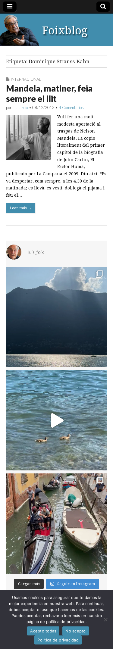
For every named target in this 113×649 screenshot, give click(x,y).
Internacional (26, 79)
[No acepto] (105, 619)
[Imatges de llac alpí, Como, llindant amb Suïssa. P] (56, 317)
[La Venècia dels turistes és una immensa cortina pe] (56, 523)
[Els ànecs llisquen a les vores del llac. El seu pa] (56, 420)
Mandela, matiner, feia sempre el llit (49, 93)
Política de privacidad (58, 640)
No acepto (75, 631)
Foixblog (64, 30)
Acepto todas (43, 631)
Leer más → (21, 208)
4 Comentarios (71, 107)
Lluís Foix (20, 107)
